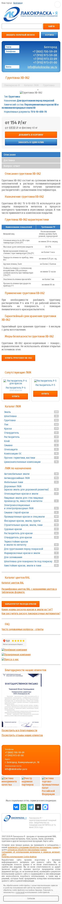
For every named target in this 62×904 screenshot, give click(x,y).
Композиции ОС (12, 453)
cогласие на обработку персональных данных (27, 850)
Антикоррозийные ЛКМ (17, 478)
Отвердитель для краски (18, 537)
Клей (7, 441)
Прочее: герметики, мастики (19, 457)
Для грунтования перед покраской (23, 548)
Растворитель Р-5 (45, 385)
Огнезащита (11, 449)
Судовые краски (13, 529)
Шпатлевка (10, 416)
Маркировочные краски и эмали (22, 553)
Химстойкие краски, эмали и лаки (22, 565)
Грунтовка (10, 420)
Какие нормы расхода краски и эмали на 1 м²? (27, 609)
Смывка (8, 445)
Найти (51, 26)
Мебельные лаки (13, 482)
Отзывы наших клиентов (22, 700)
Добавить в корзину (31, 134)
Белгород (17, 3)
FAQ (7, 624)
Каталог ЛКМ (13, 406)
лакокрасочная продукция (30, 841)
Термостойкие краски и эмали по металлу (16, 543)
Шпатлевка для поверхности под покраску (28, 561)
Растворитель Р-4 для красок (16, 389)
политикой (20, 892)
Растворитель (12, 437)
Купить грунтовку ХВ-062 (18, 358)
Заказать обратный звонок (20, 35)
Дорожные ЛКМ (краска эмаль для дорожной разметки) (26, 488)
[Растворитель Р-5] (45, 380)
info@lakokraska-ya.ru (42, 67)
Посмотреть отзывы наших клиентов (22, 735)
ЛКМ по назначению (18, 468)
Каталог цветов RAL (17, 577)
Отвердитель (11, 432)
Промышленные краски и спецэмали (24, 516)
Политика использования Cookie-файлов (19, 857)
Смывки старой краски (16, 512)
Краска (8, 428)
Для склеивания (13, 557)
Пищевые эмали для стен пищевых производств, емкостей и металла (23, 499)
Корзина (49, 35)
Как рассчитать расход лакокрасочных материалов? (31, 613)
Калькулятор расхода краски (20, 604)
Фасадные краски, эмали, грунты (22, 520)
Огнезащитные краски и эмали (21, 493)
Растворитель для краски (18, 533)
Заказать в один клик (31, 142)
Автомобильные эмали (16, 473)
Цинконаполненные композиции (22, 461)
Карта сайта (48, 841)
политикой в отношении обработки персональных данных (33, 847)
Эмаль (7, 412)
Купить (16, 396)
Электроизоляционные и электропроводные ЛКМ (19, 507)
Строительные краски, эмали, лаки (23, 525)
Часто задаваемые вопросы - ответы (22, 629)
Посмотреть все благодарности (19, 730)
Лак (6, 424)
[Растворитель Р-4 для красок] (15, 382)
